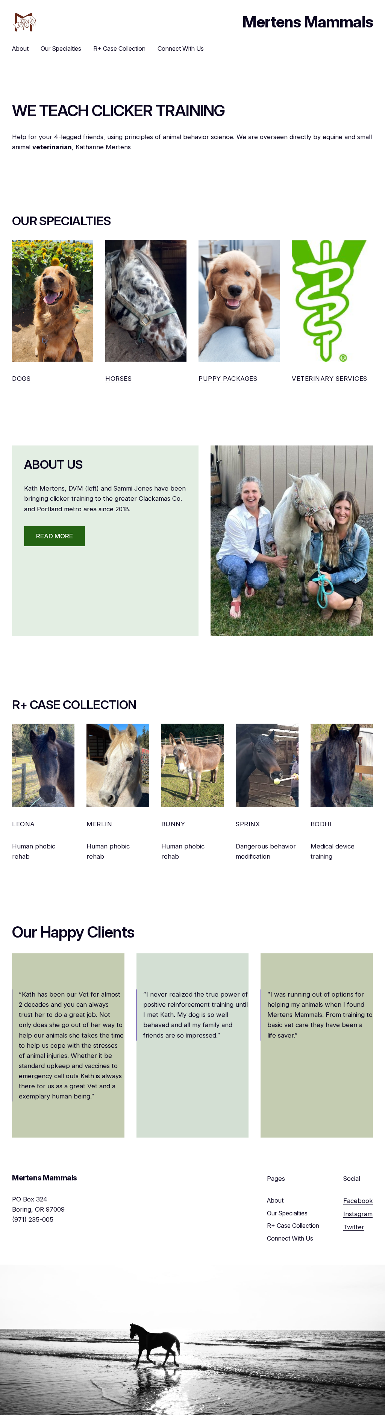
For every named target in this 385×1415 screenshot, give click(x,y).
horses (118, 378)
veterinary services (329, 378)
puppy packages (228, 378)
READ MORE (54, 536)
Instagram (358, 1214)
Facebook (358, 1200)
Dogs (21, 378)
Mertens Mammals (308, 21)
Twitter (353, 1227)
